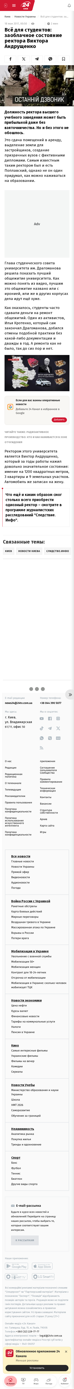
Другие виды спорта (24, 1184)
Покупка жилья (21, 1139)
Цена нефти (19, 1005)
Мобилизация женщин (26, 967)
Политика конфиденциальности (18, 810)
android (16, 1266)
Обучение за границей (26, 1115)
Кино (15, 1045)
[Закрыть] (66, 1352)
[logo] (25, 5)
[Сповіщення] (69, 5)
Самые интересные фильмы (29, 1050)
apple (43, 1266)
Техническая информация (48, 789)
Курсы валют (19, 1011)
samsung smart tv (43, 1276)
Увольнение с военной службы (31, 956)
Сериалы (17, 1071)
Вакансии (46, 804)
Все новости (20, 856)
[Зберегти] (63, 59)
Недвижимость (22, 1129)
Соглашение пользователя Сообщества (48, 770)
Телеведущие (13, 789)
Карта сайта (47, 826)
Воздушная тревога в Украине (31, 922)
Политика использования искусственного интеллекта (14, 822)
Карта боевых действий (26, 911)
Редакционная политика (13, 775)
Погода (16, 888)
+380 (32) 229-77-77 (27, 1331)
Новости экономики (26, 1000)
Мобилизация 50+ (22, 961)
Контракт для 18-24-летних (28, 972)
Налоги (16, 1027)
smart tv (16, 1276)
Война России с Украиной (30, 901)
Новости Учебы (23, 1085)
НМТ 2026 (17, 1105)
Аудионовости (20, 882)
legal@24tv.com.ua (51, 1335)
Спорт (15, 1158)
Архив (43, 819)
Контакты (46, 797)
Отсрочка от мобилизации (28, 977)
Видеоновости (20, 877)
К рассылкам (25, 1240)
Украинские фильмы (24, 1056)
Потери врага (20, 938)
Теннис (16, 1173)
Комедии (17, 1066)
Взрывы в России (22, 933)
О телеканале (13, 783)
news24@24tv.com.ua (18, 703)
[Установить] (37, 1360)
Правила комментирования (51, 780)
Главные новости (22, 861)
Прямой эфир (20, 872)
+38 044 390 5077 (50, 703)
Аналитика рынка (22, 1134)
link (41, 718)
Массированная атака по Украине (33, 927)
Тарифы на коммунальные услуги (33, 1021)
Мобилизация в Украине (30, 951)
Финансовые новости (25, 1016)
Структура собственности (49, 811)
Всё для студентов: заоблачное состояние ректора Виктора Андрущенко (54, 16)
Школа (15, 1099)
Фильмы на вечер (22, 1061)
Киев (8, 16)
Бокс (14, 1162)
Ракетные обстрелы (24, 906)
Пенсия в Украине (23, 1032)
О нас (8, 761)
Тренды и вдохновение (26, 1144)
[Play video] (37, 85)
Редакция (10, 768)
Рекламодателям (15, 796)
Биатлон (16, 1178)
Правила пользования (18, 802)
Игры (43, 832)
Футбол (16, 1168)
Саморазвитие (20, 1110)
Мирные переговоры (24, 916)
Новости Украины (25, 16)
